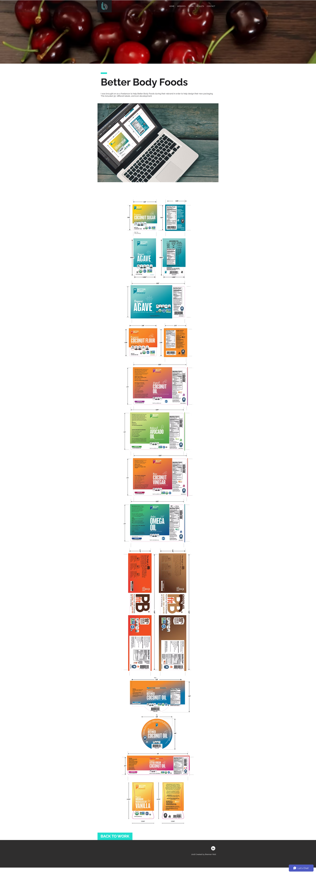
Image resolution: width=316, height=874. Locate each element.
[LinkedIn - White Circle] (213, 848)
